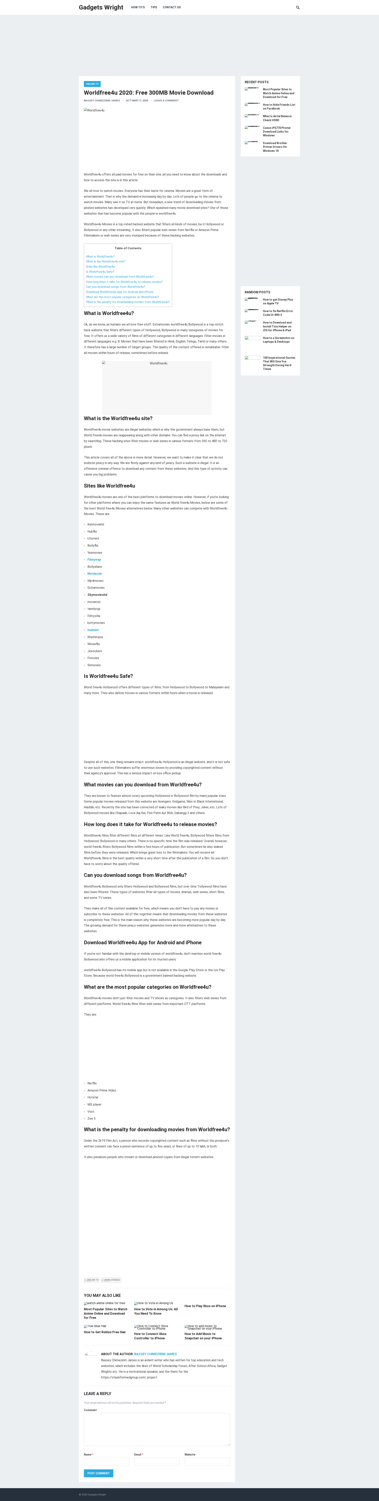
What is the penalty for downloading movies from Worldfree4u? (128, 302)
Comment (90, 1410)
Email (138, 1454)
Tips (154, 7)
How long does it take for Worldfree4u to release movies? (124, 282)
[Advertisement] (189, 48)
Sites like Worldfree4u (100, 266)
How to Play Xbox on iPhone (205, 1306)
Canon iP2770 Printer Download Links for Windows (277, 131)
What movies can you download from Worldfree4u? (120, 276)
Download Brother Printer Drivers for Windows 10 (275, 147)
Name (88, 1454)
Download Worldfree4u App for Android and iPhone (119, 292)
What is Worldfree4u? (100, 256)
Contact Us (172, 7)
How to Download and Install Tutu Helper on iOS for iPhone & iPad (277, 326)
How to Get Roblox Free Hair (105, 1332)
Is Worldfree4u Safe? (100, 272)
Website (190, 1454)
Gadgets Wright (101, 7)
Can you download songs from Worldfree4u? (115, 287)
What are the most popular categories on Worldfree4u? (122, 297)
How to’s (138, 7)
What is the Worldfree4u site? (106, 261)
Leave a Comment (166, 100)
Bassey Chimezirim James (102, 100)
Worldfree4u (112, 1280)
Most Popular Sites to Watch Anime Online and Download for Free (105, 1313)
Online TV (92, 84)
